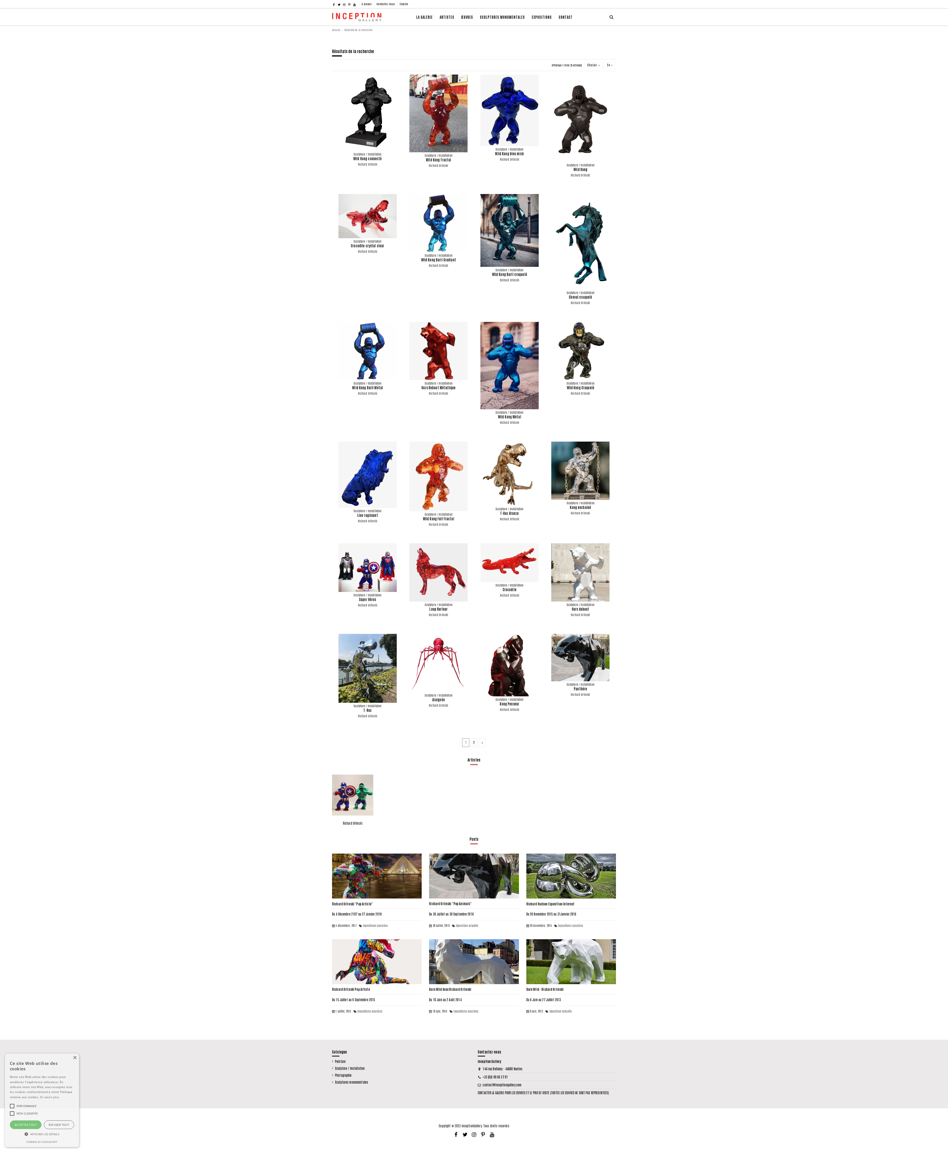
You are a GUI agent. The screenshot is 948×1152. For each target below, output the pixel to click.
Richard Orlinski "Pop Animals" (450, 903)
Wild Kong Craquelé (580, 387)
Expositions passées (375, 925)
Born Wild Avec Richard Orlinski (450, 989)
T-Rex (367, 710)
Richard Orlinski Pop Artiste (351, 989)
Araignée (438, 699)
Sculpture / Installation (350, 1068)
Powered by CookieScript (41, 1142)
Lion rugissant (367, 515)
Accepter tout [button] (26, 1125)
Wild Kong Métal (509, 416)
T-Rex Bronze (509, 513)
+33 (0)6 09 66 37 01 (495, 1077)
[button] (467, 17)
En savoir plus (49, 1097)
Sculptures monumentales (351, 1082)
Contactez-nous (385, 4)
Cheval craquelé (580, 297)
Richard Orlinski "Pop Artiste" (352, 904)
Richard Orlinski (367, 164)
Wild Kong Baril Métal (367, 387)
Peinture (340, 1061)
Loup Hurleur (438, 609)
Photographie (343, 1075)
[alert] (42, 1100)
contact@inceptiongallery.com (502, 1085)
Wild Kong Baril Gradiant (438, 259)
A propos (367, 4)
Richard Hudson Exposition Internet (550, 904)
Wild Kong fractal (438, 159)
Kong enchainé (580, 507)
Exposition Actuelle (467, 925)
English (404, 4)
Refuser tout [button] (59, 1125)
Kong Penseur (509, 704)
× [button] (75, 1058)
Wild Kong (580, 169)
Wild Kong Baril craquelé (509, 274)
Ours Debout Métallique (438, 387)
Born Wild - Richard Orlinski (545, 989)
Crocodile (509, 589)
